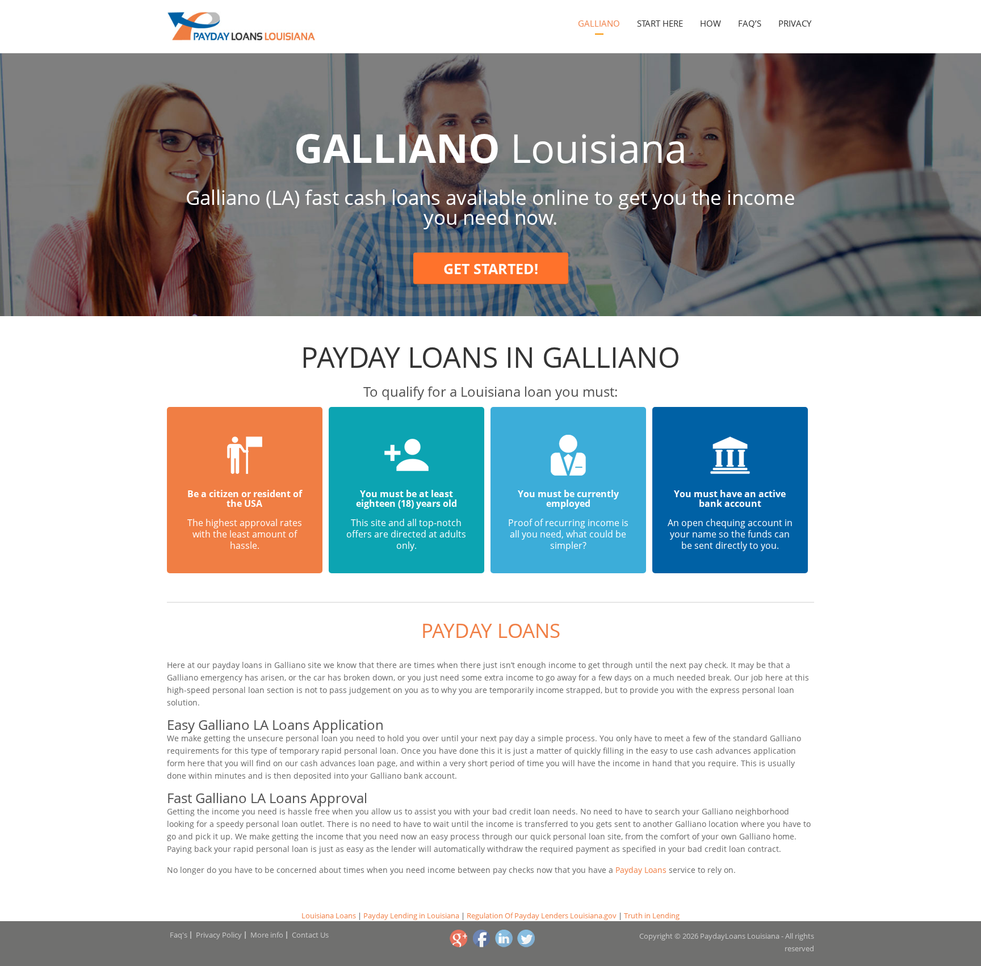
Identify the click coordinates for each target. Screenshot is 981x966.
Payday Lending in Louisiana (411, 915)
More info (266, 935)
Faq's (178, 935)
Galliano (599, 23)
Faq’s (749, 23)
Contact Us (310, 935)
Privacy (794, 23)
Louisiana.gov (593, 915)
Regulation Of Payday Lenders (517, 915)
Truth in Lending (652, 915)
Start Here (660, 23)
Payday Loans (490, 630)
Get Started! (490, 268)
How (710, 23)
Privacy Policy (219, 935)
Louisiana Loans (328, 915)
